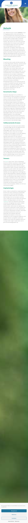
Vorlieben (14, 518)
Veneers (6, 161)
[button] (25, 3)
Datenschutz (17, 521)
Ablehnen (14, 514)
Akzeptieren (14, 511)
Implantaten (6, 201)
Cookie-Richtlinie (11, 521)
